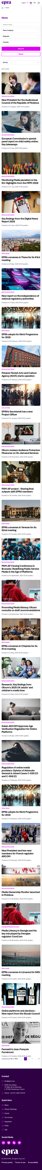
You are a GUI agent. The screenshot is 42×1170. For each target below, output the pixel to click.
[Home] (2, 8)
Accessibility (33, 1162)
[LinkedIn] (3, 1143)
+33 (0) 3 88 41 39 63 (17, 1093)
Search (21, 49)
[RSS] (14, 1143)
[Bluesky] (9, 1143)
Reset (21, 54)
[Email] (19, 1143)
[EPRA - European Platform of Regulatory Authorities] (6, 2)
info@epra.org (9, 1081)
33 (39, 1059)
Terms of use (20, 1162)
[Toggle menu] (38, 2)
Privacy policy (7, 1162)
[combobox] (21, 30)
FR (34, 3)
